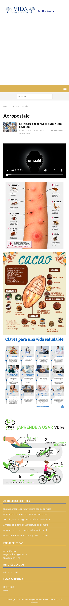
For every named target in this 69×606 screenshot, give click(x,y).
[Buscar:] (35, 96)
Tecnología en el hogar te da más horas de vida (26, 519)
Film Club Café (10, 572)
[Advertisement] (34, 49)
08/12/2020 (27, 130)
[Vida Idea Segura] (34, 11)
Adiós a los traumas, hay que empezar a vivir (25, 514)
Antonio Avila (42, 130)
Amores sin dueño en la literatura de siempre (25, 525)
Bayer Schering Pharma (15, 554)
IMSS (5, 590)
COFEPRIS (8, 587)
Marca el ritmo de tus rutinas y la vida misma (25, 535)
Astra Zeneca (10, 551)
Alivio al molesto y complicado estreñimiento (25, 530)
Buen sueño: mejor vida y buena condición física (27, 509)
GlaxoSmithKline (11, 558)
